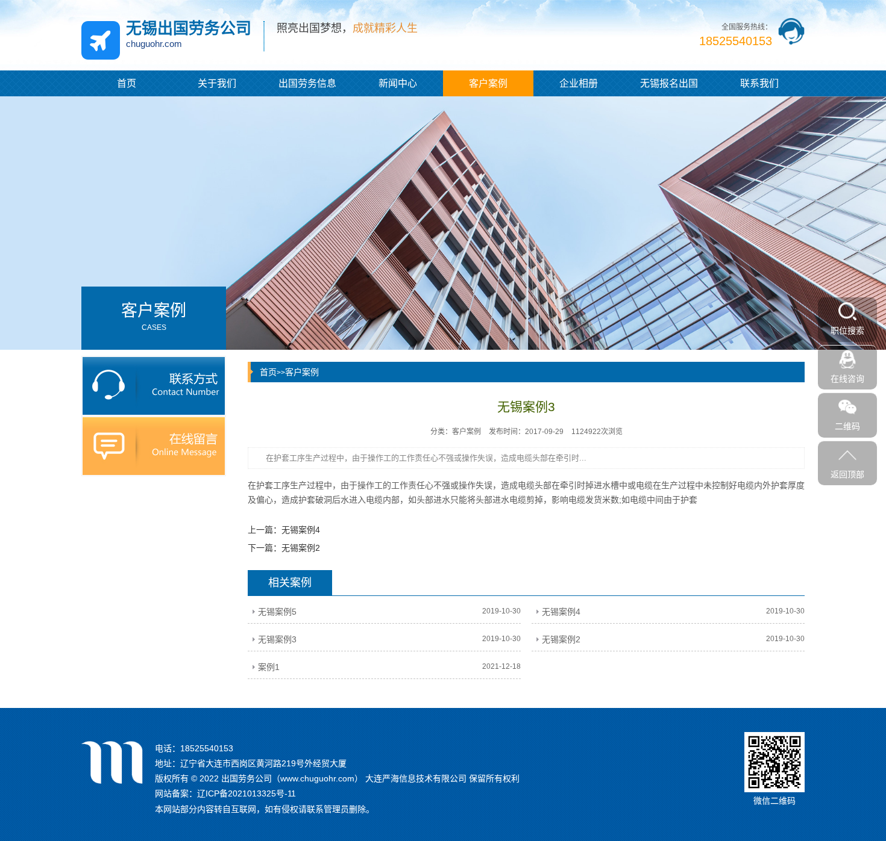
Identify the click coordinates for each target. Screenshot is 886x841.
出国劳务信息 (307, 83)
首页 (126, 83)
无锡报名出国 (669, 83)
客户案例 (488, 83)
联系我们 (759, 83)
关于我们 (217, 83)
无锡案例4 (300, 530)
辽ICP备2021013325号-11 (246, 793)
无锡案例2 (300, 548)
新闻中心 (398, 83)
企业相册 (578, 83)
